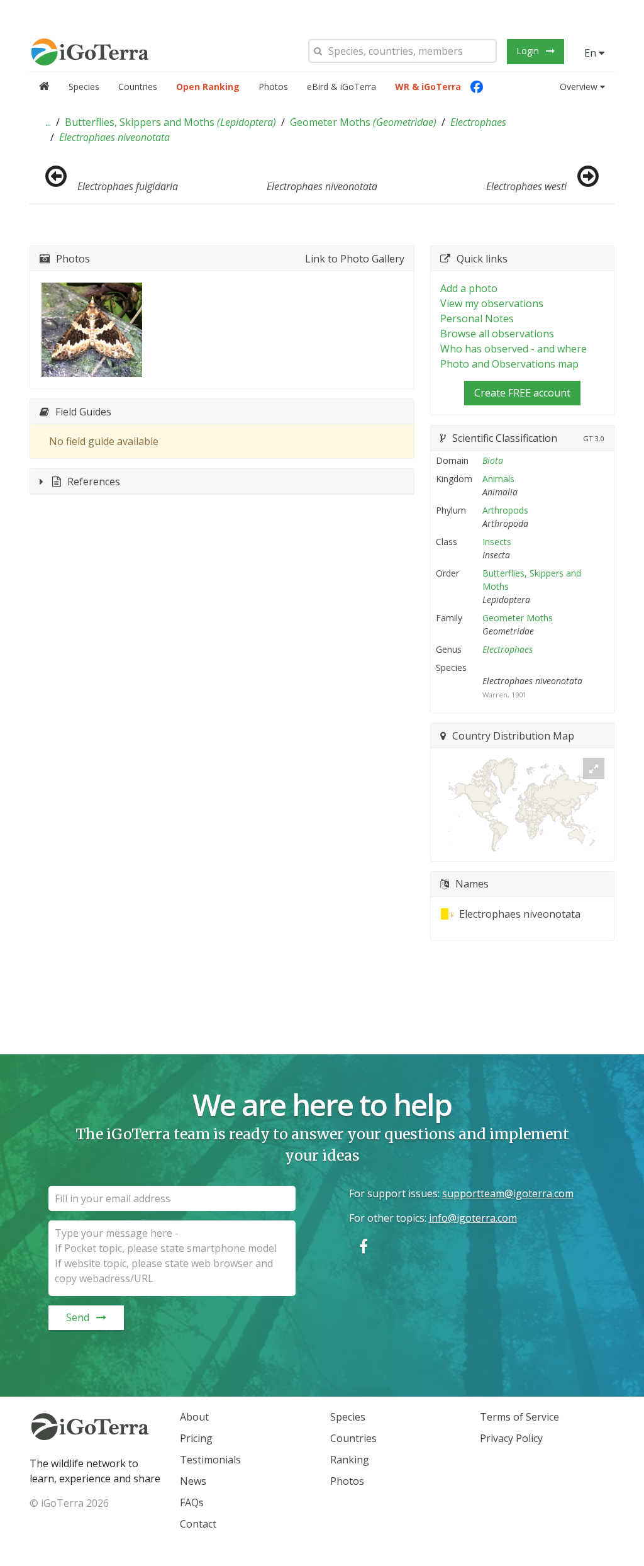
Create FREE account (522, 393)
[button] (48, 122)
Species (84, 87)
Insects (496, 542)
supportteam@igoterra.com (508, 1193)
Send (77, 1317)
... (48, 122)
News (193, 1481)
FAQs (192, 1502)
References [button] (93, 481)
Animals (498, 479)
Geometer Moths (363, 122)
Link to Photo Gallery (354, 259)
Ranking (349, 1460)
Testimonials (210, 1460)
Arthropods (505, 510)
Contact (198, 1524)
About (194, 1417)
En (591, 53)
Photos (273, 87)
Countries (137, 87)
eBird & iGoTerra (341, 87)
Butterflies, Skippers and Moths (170, 122)
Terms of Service (519, 1417)
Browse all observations (497, 334)
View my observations (491, 303)
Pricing (196, 1438)
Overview (578, 87)
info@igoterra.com (473, 1218)
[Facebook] (476, 87)
